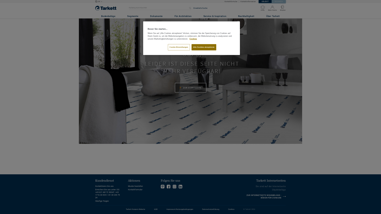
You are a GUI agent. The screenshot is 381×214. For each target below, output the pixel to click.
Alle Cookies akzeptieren (204, 47)
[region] (191, 38)
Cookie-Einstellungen (179, 47)
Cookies (193, 39)
